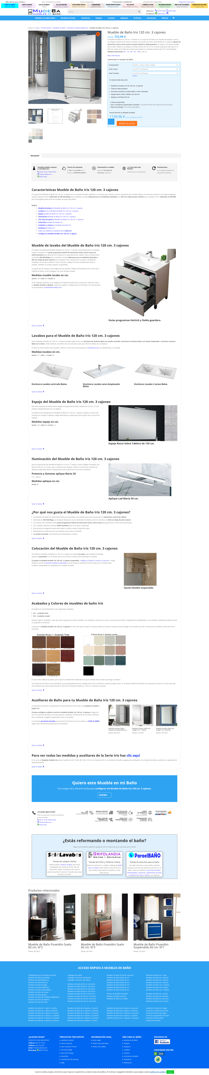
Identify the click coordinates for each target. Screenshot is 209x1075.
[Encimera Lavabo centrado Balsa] (53, 381)
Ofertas (165, 18)
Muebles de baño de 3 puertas (157, 999)
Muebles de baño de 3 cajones (157, 980)
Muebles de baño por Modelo (39, 978)
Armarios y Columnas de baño (157, 1011)
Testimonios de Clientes (70, 1059)
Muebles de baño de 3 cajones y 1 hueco (82, 1020)
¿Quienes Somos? (67, 1040)
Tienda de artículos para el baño (144, 862)
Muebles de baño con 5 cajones (157, 985)
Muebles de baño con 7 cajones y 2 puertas (122, 1018)
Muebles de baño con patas (38, 992)
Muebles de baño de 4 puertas (157, 1001)
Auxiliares (85, 18)
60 (125, 52)
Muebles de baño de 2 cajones (157, 978)
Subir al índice (38, 326)
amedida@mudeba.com (53, 287)
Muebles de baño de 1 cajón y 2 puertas (43, 1011)
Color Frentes (114, 73)
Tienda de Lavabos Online (64, 861)
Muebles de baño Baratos (37, 995)
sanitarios (142, 873)
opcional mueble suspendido (56, 563)
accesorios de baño (153, 870)
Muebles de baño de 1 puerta (157, 994)
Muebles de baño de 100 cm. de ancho (82, 996)
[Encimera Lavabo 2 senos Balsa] (155, 381)
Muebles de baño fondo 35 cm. (118, 978)
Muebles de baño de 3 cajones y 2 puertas (83, 1011)
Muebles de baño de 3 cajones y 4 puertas (83, 1015)
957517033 (162, 11)
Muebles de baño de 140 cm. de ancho (82, 1001)
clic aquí (133, 755)
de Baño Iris (46, 228)
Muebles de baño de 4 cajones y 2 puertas (122, 1008)
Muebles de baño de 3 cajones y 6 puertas (83, 1018)
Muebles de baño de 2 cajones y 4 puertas (43, 1018)
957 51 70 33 (43, 172)
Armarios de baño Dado (154, 1018)
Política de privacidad (100, 1043)
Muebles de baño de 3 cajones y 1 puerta (83, 1008)
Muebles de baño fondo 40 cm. (118, 980)
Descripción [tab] (35, 156)
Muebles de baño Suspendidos (39, 990)
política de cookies (157, 1072)
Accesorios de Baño (131, 1056)
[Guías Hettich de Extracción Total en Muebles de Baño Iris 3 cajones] (143, 317)
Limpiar (134, 76)
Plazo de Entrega (67, 1053)
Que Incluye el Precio (69, 1047)
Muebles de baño (68, 18)
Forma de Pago (66, 1050)
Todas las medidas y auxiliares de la (55, 231)
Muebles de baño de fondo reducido (120, 975)
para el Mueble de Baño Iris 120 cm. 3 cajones (58, 211)
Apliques (124, 18)
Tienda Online (46, 28)
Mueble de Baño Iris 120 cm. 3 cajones (55, 214)
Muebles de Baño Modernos (77, 28)
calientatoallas (132, 873)
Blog (62, 1063)
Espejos (99, 18)
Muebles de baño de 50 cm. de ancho (81, 984)
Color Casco (113, 69)
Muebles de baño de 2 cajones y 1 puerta (43, 1013)
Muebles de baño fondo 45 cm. (118, 982)
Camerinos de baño (153, 1020)
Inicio (37, 28)
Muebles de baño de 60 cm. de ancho (81, 986)
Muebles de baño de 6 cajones (157, 987)
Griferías (137, 18)
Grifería (127, 1053)
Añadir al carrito (127, 123)
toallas (147, 875)
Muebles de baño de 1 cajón (156, 975)
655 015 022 (52, 172)
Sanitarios (127, 1059)
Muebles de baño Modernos (38, 980)
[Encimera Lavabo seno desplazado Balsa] (104, 381)
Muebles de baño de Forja (37, 1002)
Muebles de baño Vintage (37, 985)
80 (131, 52)
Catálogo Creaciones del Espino (79, 980)
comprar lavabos (66, 865)
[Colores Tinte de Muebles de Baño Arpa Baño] (53, 676)
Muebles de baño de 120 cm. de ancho (82, 999)
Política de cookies (99, 1047)
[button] (98, 34)
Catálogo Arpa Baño (75, 975)
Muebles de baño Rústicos (38, 982)
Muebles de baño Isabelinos (38, 987)
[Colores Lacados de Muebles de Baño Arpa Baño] (104, 676)
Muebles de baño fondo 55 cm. (118, 987)
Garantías (64, 1056)
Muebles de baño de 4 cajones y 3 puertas (122, 1011)
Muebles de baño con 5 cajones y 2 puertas (122, 1013)
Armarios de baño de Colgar (156, 1013)
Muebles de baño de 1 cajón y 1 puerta (42, 1008)
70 (128, 52)
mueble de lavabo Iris (50, 222)
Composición (114, 65)
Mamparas (128, 1063)
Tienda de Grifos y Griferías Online (104, 862)
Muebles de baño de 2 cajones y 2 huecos (43, 1020)
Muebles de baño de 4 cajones (157, 982)
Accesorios (151, 18)
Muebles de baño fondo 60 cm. (118, 990)
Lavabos (111, 18)
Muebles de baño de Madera (38, 1000)
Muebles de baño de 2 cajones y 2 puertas (43, 1015)
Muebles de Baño (59, 28)
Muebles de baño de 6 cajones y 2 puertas (122, 1015)
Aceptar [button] (170, 1072)
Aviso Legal (97, 1040)
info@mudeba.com (45, 174)
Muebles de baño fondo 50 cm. (118, 985)
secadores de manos (136, 875)
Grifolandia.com (93, 348)
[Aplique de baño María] (140, 495)
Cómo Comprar (66, 1043)
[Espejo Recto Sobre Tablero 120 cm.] (143, 440)
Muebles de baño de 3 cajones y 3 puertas (83, 1013)
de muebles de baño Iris (54, 225)
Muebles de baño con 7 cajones (157, 990)
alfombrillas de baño (154, 873)
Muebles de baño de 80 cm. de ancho (81, 991)
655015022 (172, 11)
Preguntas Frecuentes (187, 2)
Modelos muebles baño (45, 18)
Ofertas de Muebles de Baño (117, 994)
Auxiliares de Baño (131, 1040)
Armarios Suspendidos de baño (157, 1015)
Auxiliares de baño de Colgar (156, 1008)
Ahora (103, 794)
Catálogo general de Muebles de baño (42, 975)
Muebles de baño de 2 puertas (157, 996)
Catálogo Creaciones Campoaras (79, 978)
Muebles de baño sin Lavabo (117, 999)
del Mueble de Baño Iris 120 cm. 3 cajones (60, 208)
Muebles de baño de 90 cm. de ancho (81, 994)
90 (135, 52)
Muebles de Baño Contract (116, 996)
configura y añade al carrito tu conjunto (94, 560)
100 (138, 52)
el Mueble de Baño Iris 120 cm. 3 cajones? (60, 219)
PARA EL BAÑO (93, 721)
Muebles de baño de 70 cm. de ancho (81, 989)
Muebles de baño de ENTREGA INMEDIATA (43, 997)
